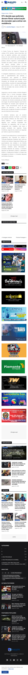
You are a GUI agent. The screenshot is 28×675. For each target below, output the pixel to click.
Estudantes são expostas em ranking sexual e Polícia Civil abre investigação (7, 187)
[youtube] (14, 660)
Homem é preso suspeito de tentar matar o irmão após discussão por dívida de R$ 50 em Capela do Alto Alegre (7, 525)
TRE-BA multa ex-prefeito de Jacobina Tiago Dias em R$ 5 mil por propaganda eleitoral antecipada (20, 505)
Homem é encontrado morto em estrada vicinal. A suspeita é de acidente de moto (20, 524)
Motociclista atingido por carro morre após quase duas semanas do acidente (7, 505)
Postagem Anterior (7, 237)
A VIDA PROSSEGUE (14, 557)
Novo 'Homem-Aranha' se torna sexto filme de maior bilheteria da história (19, 605)
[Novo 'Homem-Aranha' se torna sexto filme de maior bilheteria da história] (6, 606)
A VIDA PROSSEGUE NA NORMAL (14, 559)
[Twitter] (6, 167)
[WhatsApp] (10, 167)
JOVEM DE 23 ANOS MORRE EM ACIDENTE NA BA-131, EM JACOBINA (18, 464)
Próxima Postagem (21, 237)
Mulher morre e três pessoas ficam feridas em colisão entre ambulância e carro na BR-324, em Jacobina (19, 618)
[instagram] (17, 660)
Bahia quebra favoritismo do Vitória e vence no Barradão (18, 588)
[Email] (17, 167)
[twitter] (10, 660)
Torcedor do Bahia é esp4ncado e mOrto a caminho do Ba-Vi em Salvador (17, 596)
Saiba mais (11, 668)
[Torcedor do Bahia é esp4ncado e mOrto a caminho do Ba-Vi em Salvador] (6, 597)
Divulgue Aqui (14, 216)
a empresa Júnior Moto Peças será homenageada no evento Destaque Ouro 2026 (14, 564)
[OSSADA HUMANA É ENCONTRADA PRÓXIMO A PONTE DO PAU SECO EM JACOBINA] (6, 482)
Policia (11, 13)
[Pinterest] (13, 167)
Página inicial (5, 13)
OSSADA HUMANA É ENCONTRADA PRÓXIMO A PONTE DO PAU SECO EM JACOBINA (19, 482)
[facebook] (7, 660)
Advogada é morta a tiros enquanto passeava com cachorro (20, 187)
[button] (2, 2)
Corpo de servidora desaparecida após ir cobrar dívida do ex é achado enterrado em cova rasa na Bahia (7, 205)
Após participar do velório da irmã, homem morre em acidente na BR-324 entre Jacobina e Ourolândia (19, 472)
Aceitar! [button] (5, 672)
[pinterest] (21, 660)
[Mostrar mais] (20, 167)
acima (14, 536)
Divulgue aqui (14, 432)
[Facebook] (3, 167)
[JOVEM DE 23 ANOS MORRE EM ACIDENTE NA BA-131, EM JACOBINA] (6, 465)
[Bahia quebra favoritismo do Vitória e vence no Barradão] (6, 589)
